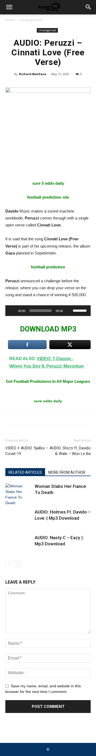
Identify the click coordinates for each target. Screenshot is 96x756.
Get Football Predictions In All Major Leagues (48, 381)
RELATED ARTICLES (25, 472)
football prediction (48, 267)
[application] (48, 310)
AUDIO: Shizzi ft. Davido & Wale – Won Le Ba (70, 451)
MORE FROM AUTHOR (66, 472)
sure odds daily (48, 401)
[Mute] (68, 310)
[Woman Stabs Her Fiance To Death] (18, 494)
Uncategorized (31, 20)
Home (10, 20)
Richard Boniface (32, 74)
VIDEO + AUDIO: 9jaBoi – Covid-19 (26, 451)
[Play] (12, 310)
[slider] (80, 310)
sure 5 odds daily (48, 183)
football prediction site (48, 197)
